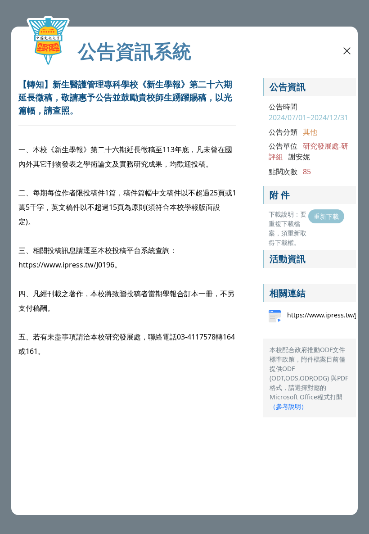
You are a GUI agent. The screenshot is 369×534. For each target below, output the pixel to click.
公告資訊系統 (134, 50)
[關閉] (347, 50)
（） (288, 406)
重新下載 (326, 216)
